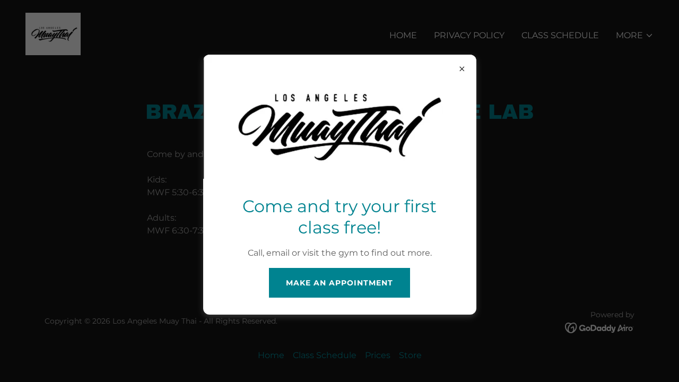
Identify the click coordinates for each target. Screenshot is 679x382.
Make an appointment (339, 283)
